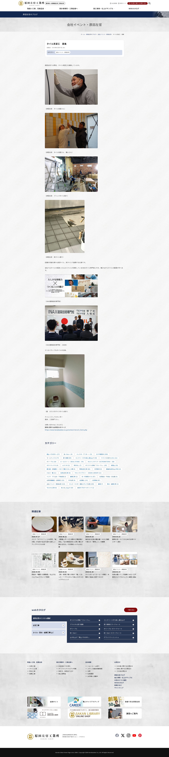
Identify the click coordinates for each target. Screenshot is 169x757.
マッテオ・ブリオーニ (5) (84, 454)
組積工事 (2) (74, 476)
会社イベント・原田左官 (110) (56, 484)
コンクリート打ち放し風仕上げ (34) (86, 458)
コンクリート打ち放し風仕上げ (114, 620)
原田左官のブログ (91, 34)
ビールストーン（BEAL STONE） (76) (72, 462)
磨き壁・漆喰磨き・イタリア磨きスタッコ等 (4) (61, 469)
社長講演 (90, 674)
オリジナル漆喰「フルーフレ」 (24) (96, 465)
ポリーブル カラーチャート (113, 629)
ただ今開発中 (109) (102, 454)
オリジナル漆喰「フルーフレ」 (80, 620)
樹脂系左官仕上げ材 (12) (113, 469)
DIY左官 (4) (71, 480)
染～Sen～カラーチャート (113, 633)
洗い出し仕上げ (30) (67, 488)
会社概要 (88, 662)
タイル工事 (33, 669)
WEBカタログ (119, 683)
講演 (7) (100, 484)
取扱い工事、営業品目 (34, 662)
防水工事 (32, 671)
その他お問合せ (122, 671)
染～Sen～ (73, 633)
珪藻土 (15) (114, 465)
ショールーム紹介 (93, 666)
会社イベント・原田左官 (104, 34)
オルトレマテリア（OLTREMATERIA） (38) (101, 462)
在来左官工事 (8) (65, 473)
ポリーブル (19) (51, 462)
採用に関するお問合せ (124, 669)
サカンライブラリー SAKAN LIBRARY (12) (88, 473)
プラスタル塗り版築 (76, 624)
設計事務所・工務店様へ (64, 662)
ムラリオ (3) (66, 465)
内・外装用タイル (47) (88, 476)
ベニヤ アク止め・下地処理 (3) (56, 476)
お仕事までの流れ (64, 666)
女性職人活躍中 (92, 676)
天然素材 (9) (98, 469)
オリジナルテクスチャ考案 (67, 669)
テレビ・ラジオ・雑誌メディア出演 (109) (81, 484)
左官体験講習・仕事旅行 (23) (55, 480)
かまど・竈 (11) (51, 473)
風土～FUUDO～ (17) (53, 454)
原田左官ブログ (119, 675)
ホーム (83, 34)
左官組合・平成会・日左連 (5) (108, 476)
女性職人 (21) (83, 480)
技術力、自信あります (65, 671)
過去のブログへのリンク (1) (85, 488)
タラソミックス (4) (52, 465)
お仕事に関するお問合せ (125, 666)
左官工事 (32, 666)
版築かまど (118, 685)
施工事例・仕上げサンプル (123, 677)
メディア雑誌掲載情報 (94, 669)
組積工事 (32, 674)
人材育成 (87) (96, 480)
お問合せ (117, 662)
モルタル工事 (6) (52, 488)
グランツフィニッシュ (111, 637)
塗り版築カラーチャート (112, 624)
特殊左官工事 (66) (84, 469)
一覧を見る (130, 610)
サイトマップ (118, 688)
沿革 (88, 671)
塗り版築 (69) (67, 458)
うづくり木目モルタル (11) (109, 458)
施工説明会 (62, 674)
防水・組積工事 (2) (113, 484)
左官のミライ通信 (120, 680)
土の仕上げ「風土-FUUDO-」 (80, 637)
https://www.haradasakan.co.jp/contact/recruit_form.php (66, 430)
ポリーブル (73, 629)
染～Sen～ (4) (68, 454)
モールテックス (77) (53, 458)
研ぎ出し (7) (77, 465)
